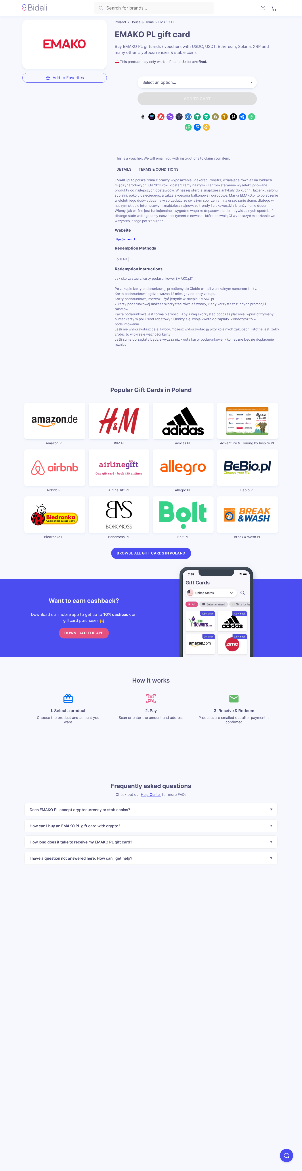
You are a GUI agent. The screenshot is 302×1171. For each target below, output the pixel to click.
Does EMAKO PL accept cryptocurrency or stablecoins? (80, 809)
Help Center (151, 794)
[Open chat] (286, 1155)
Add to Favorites (68, 77)
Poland (120, 22)
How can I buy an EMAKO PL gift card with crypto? (75, 826)
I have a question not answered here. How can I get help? (81, 858)
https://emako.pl (125, 239)
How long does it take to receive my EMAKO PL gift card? (81, 842)
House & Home (142, 22)
